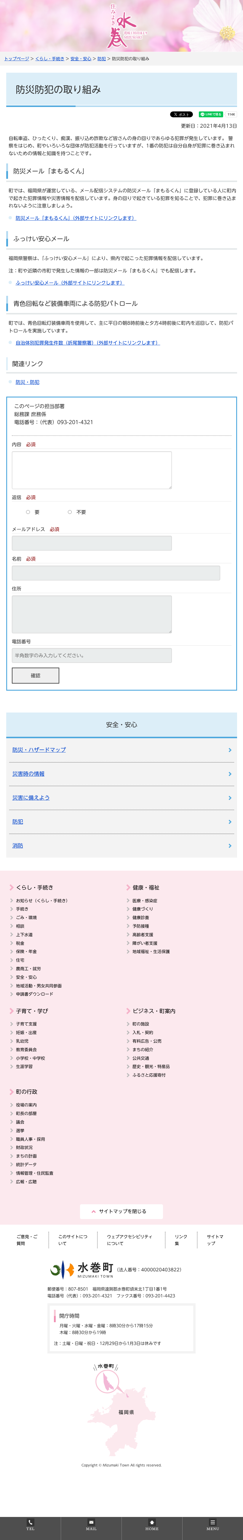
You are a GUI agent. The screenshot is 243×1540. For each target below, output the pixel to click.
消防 (17, 845)
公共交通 (140, 1058)
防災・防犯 (27, 382)
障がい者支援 (144, 943)
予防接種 (140, 926)
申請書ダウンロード (34, 994)
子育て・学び (32, 1011)
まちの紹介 (142, 1049)
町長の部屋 (26, 1113)
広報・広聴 (26, 1181)
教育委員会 (26, 1049)
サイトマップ (215, 1240)
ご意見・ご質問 (27, 1240)
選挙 (20, 1130)
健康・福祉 (146, 887)
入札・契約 (142, 1032)
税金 (20, 943)
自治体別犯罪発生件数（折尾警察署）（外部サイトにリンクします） (88, 342)
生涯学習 (24, 1066)
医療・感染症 (144, 900)
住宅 (20, 960)
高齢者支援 (142, 934)
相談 (20, 926)
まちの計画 (26, 1156)
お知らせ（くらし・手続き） (43, 900)
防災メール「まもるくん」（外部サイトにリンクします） (76, 218)
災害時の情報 (28, 773)
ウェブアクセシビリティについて (130, 1240)
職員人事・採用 (30, 1139)
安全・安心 (81, 58)
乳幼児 (22, 1041)
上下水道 (24, 934)
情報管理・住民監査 (34, 1173)
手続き (22, 909)
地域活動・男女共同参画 (39, 986)
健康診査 (140, 917)
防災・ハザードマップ (39, 749)
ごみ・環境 (26, 917)
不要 (81, 512)
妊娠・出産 (26, 1032)
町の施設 (140, 1024)
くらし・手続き (49, 58)
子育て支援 (26, 1024)
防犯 (101, 58)
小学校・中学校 (30, 1058)
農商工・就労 (28, 968)
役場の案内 (26, 1105)
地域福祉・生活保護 (151, 951)
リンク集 (181, 1240)
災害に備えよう (31, 797)
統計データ (26, 1164)
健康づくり (142, 909)
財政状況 (24, 1147)
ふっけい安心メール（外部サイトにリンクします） (70, 282)
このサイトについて (72, 1240)
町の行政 (26, 1091)
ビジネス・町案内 (154, 1011)
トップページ (16, 58)
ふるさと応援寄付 (149, 1075)
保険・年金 (26, 951)
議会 (20, 1122)
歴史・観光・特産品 (151, 1066)
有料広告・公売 (147, 1041)
